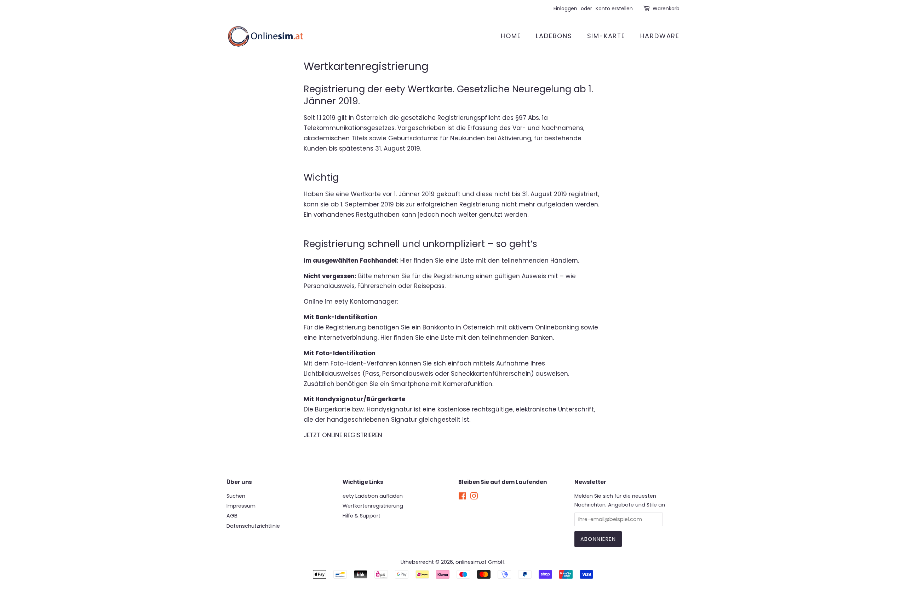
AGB (231, 515)
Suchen (235, 495)
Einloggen (565, 8)
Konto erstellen (614, 8)
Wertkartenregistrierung (373, 505)
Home (511, 35)
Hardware (660, 35)
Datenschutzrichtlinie (253, 525)
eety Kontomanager (365, 301)
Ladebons (554, 35)
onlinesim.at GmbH (479, 562)
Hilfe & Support (361, 515)
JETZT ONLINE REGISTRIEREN (343, 435)
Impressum (241, 505)
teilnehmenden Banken (517, 337)
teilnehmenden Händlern (539, 260)
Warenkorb (666, 8)
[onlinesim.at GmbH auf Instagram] (474, 497)
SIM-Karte (606, 35)
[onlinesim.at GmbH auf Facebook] (462, 497)
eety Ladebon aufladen (373, 495)
